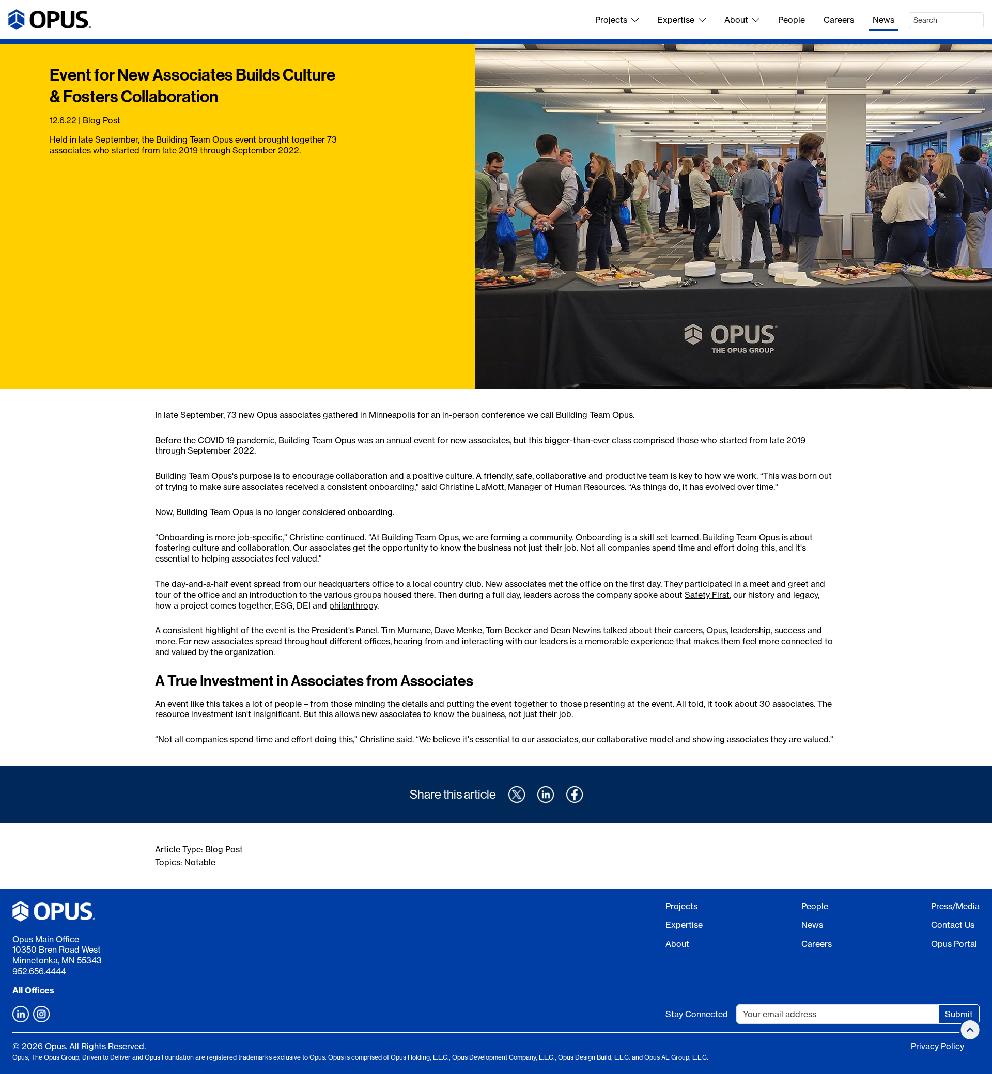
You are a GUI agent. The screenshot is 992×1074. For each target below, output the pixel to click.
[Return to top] (970, 1030)
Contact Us (952, 925)
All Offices (33, 990)
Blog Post (101, 120)
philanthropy (353, 605)
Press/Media (955, 906)
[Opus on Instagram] (41, 1014)
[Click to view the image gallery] (733, 216)
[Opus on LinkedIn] (20, 1014)
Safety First (707, 594)
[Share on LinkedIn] (545, 794)
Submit (959, 1014)
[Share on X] (516, 794)
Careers (839, 19)
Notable (199, 862)
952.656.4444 (39, 971)
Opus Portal (954, 944)
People (791, 19)
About (736, 19)
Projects (611, 19)
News (883, 19)
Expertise (675, 19)
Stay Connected (696, 1014)
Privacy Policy (937, 1046)
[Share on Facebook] (574, 794)
